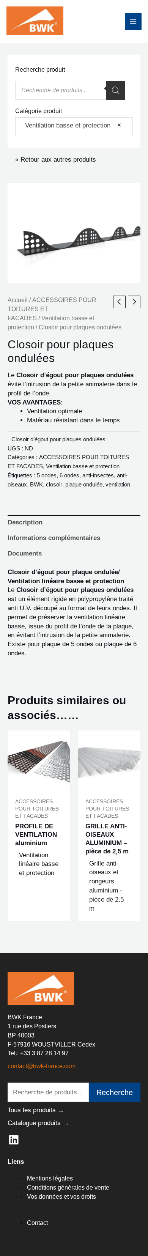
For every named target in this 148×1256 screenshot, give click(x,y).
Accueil (18, 300)
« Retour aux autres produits (55, 159)
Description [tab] (25, 522)
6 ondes (69, 475)
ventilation (117, 484)
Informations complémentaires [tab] (54, 537)
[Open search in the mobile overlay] (70, 90)
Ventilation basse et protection (83, 466)
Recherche (114, 1092)
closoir (54, 484)
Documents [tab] (25, 553)
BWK (36, 484)
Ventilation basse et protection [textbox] (70, 125)
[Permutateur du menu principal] (133, 21)
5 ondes (47, 475)
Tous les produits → (36, 1110)
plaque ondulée (83, 484)
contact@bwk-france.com (42, 1066)
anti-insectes (98, 475)
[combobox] (74, 126)
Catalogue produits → (38, 1123)
